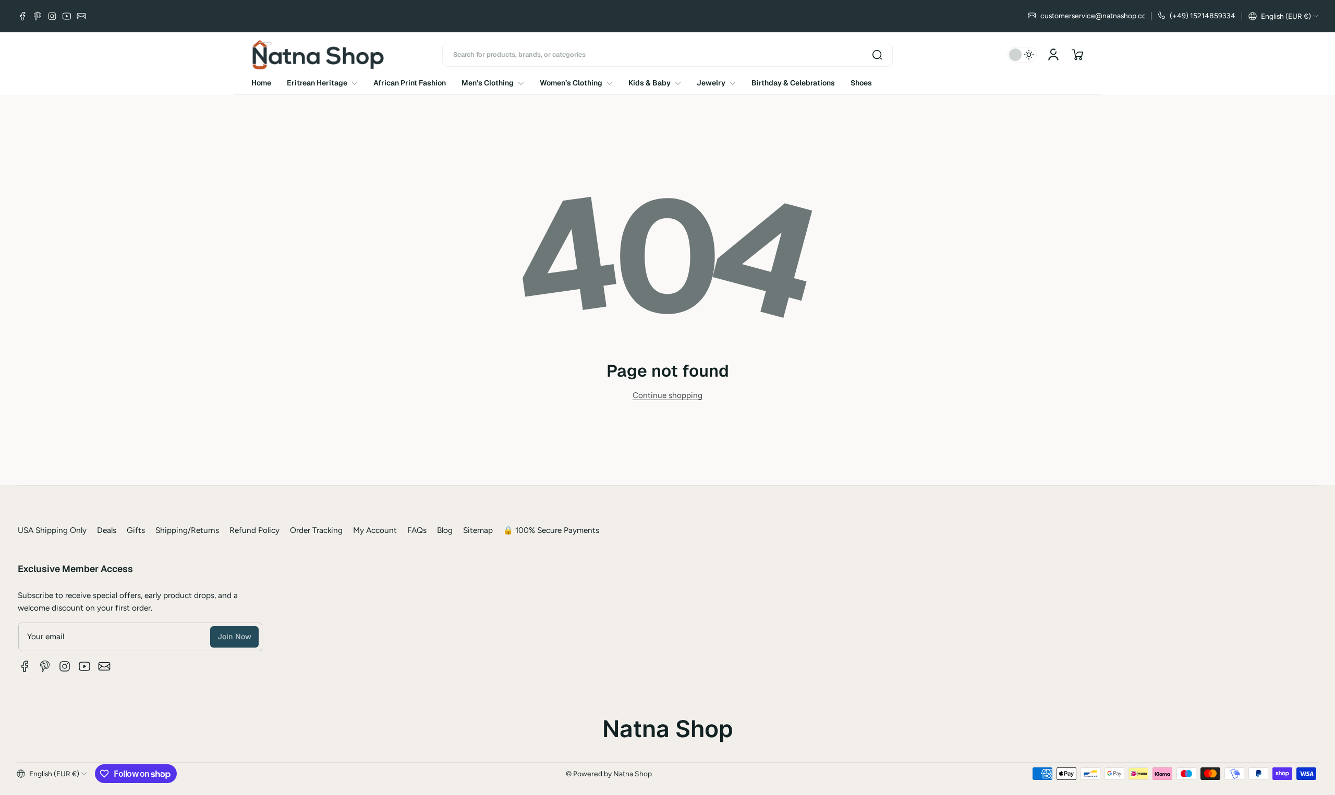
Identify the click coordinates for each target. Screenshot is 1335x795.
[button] (1283, 16)
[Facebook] (23, 16)
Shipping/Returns (187, 530)
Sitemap (478, 530)
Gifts (136, 530)
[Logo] (318, 55)
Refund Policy (254, 530)
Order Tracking (316, 530)
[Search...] (877, 54)
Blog (445, 530)
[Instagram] (52, 16)
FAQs (417, 530)
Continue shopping (667, 395)
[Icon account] (1053, 54)
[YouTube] (66, 16)
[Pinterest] (37, 16)
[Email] (81, 16)
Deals (106, 530)
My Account (375, 530)
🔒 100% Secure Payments (551, 530)
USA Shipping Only (52, 530)
